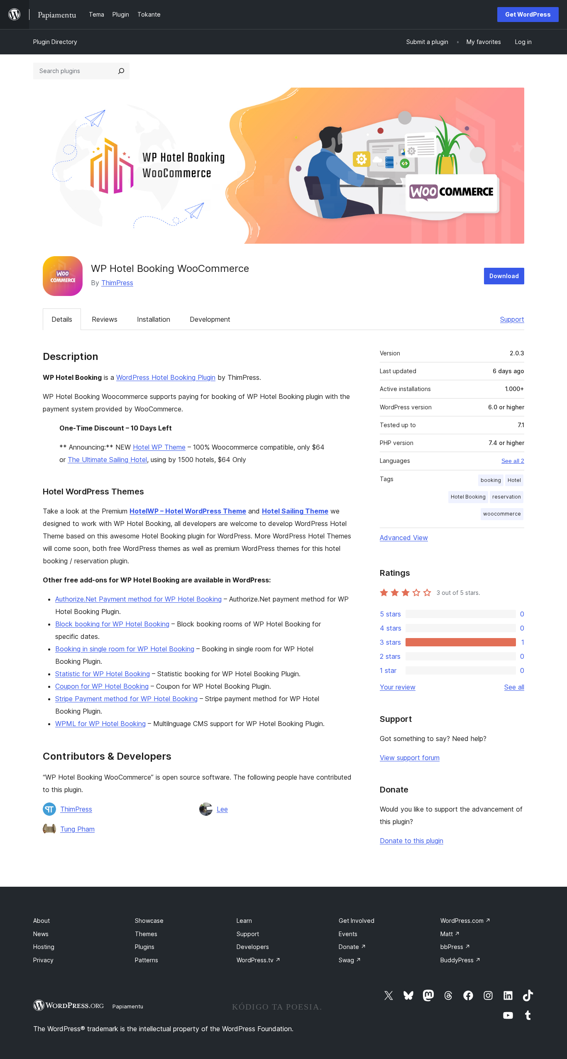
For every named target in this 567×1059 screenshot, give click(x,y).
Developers (253, 946)
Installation (153, 319)
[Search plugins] (121, 71)
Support (512, 319)
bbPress (455, 946)
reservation (506, 497)
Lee (222, 809)
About (41, 920)
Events (348, 933)
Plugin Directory (55, 41)
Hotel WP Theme (159, 447)
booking (491, 480)
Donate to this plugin (411, 840)
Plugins (144, 946)
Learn (244, 920)
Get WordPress (528, 14)
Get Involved (356, 920)
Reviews (104, 319)
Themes (146, 933)
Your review (397, 687)
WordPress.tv (259, 960)
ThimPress (117, 283)
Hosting (43, 946)
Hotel (514, 480)
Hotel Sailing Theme (295, 511)
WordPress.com (465, 920)
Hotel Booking (468, 497)
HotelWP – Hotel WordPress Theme (188, 511)
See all (514, 687)
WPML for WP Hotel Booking (100, 723)
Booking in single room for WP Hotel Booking (124, 649)
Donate (352, 946)
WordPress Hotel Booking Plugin (165, 377)
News (41, 933)
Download (504, 275)
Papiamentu (127, 1006)
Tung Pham (77, 829)
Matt (450, 933)
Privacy (43, 960)
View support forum (410, 757)
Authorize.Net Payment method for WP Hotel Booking (138, 599)
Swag (350, 960)
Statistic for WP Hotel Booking (102, 674)
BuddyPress (460, 960)
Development (210, 319)
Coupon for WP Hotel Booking (102, 686)
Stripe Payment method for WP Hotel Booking (126, 699)
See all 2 (512, 460)
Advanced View (404, 537)
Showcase (149, 920)
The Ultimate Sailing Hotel (107, 459)
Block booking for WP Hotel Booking (112, 624)
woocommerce (502, 514)
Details (61, 319)
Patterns (146, 960)
